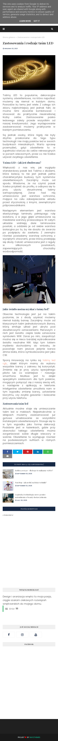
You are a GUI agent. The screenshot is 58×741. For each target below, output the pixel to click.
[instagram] (22, 634)
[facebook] (9, 634)
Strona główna (9, 37)
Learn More (25, 21)
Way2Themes (35, 737)
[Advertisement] (29, 685)
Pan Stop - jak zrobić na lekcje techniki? (31, 482)
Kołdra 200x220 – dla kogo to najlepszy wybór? (34, 470)
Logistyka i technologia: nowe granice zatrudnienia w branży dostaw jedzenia (30, 495)
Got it (37, 21)
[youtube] (36, 634)
